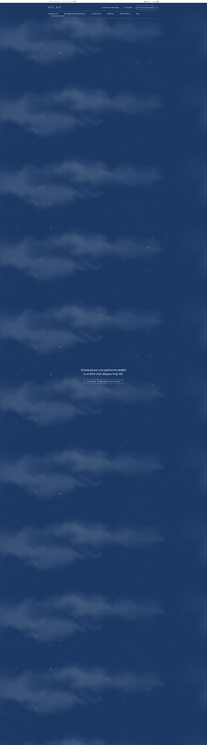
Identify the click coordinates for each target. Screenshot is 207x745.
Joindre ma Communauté (145, 7)
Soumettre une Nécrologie (110, 7)
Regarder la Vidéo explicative (111, 381)
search (157, 7)
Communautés (96, 14)
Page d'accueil (53, 14)
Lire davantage (91, 381)
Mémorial (110, 14)
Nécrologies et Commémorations (74, 14)
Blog (137, 14)
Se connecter (128, 7)
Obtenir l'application (54, 1)
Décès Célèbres (125, 14)
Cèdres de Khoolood (58, 16)
